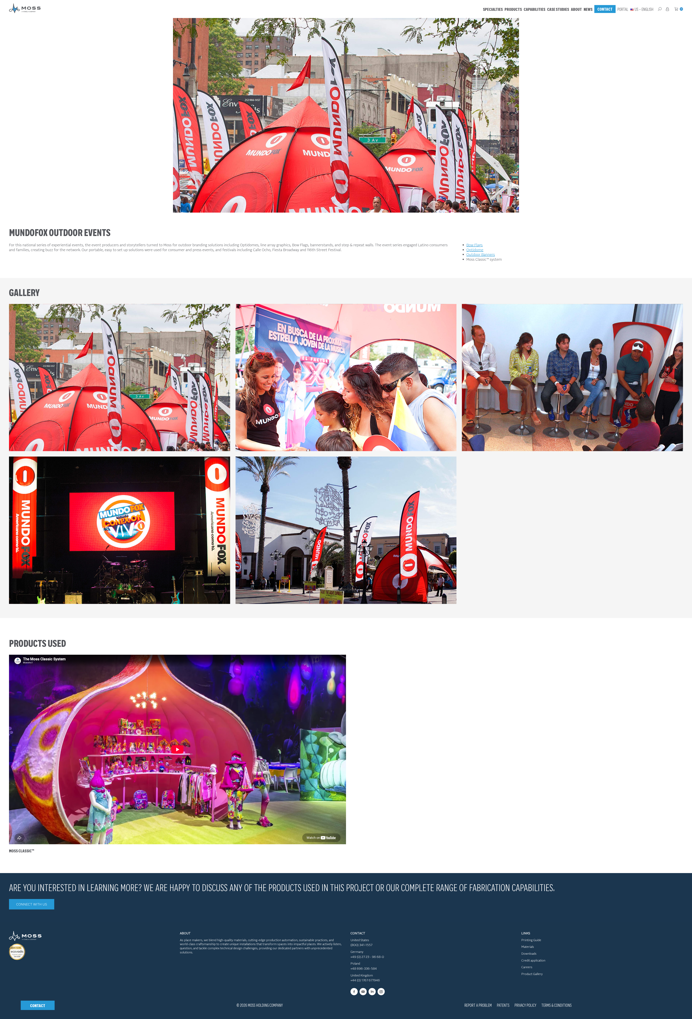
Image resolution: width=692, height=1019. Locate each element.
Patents (503, 1005)
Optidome (474, 249)
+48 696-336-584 (364, 968)
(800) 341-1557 (361, 945)
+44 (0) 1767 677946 (365, 980)
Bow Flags (474, 244)
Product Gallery (532, 974)
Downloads (528, 953)
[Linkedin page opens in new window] (372, 991)
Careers (526, 967)
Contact (37, 1005)
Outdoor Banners (480, 254)
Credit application (533, 960)
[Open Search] (660, 9)
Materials (527, 947)
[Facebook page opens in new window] (354, 991)
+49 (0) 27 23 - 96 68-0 (367, 957)
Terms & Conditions (556, 1005)
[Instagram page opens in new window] (381, 991)
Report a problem (478, 1005)
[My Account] (668, 9)
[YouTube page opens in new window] (363, 991)
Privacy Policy (525, 1005)
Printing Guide (531, 940)
